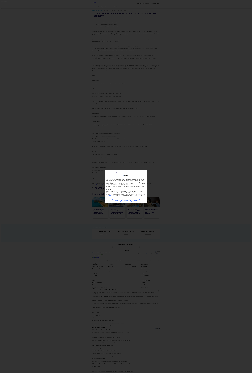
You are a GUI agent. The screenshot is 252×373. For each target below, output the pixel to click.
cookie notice (109, 195)
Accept (116, 200)
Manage (126, 200)
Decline (136, 200)
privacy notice (113, 197)
